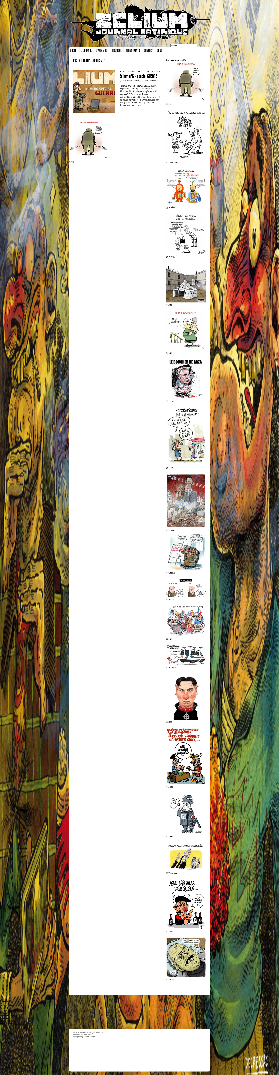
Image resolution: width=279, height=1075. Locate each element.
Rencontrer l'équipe (8, 1020)
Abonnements (133, 50)
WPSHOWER (89, 1036)
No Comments (151, 81)
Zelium (83, 1032)
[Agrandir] (202, 65)
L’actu (73, 50)
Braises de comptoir (8, 1006)
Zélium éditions (6, 1023)
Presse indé (156, 71)
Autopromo (125, 71)
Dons (159, 50)
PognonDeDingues (7, 1015)
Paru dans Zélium (140, 71)
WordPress (87, 1034)
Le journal (86, 50)
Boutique (116, 50)
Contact (148, 50)
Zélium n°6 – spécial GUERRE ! (139, 76)
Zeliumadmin (128, 81)
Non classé (4, 1011)
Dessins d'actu (5, 1008)
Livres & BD (101, 50)
